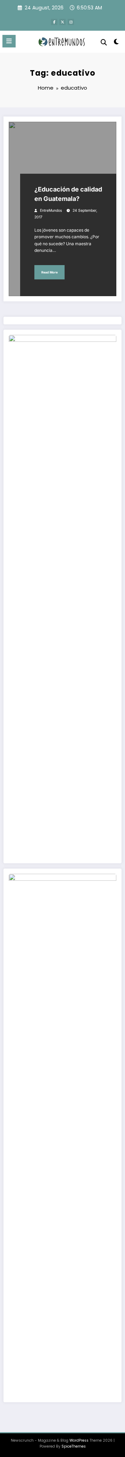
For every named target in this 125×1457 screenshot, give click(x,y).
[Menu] (9, 41)
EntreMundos (51, 210)
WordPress (79, 1440)
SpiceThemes (73, 1446)
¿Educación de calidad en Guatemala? (68, 194)
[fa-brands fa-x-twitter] (62, 22)
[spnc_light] (116, 43)
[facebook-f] (54, 22)
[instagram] (71, 22)
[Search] (104, 42)
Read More (49, 272)
